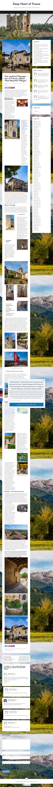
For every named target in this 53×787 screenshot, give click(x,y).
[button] (26, 385)
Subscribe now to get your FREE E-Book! (26, 404)
